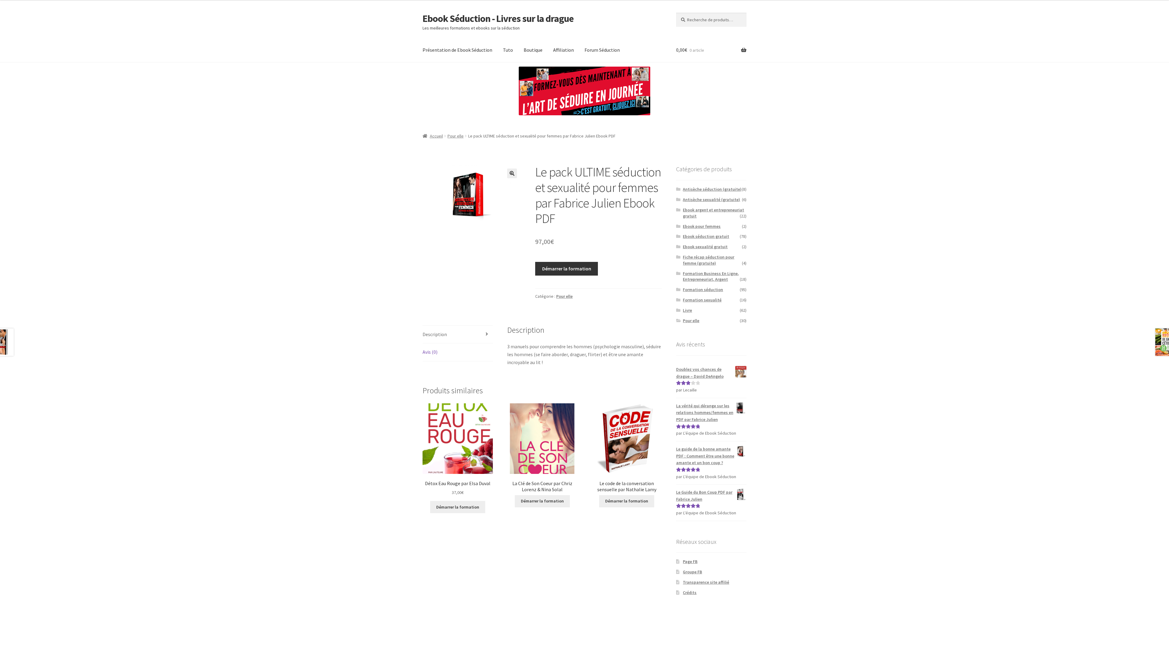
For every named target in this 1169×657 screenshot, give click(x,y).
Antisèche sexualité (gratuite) (711, 199)
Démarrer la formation (566, 269)
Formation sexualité (702, 300)
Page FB (690, 561)
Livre (687, 310)
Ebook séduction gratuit (706, 236)
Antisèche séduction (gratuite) (712, 189)
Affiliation (563, 50)
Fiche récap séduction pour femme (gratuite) (708, 260)
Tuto (508, 50)
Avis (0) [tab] (430, 352)
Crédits (690, 592)
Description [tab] (435, 334)
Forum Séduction (602, 50)
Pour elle (456, 136)
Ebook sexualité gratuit (705, 246)
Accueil (436, 136)
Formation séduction (703, 289)
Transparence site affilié (706, 582)
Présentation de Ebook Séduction (457, 50)
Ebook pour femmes (702, 226)
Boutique (533, 50)
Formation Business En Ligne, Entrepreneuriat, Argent (711, 276)
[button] (512, 173)
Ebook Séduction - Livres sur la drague (498, 18)
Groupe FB (692, 572)
